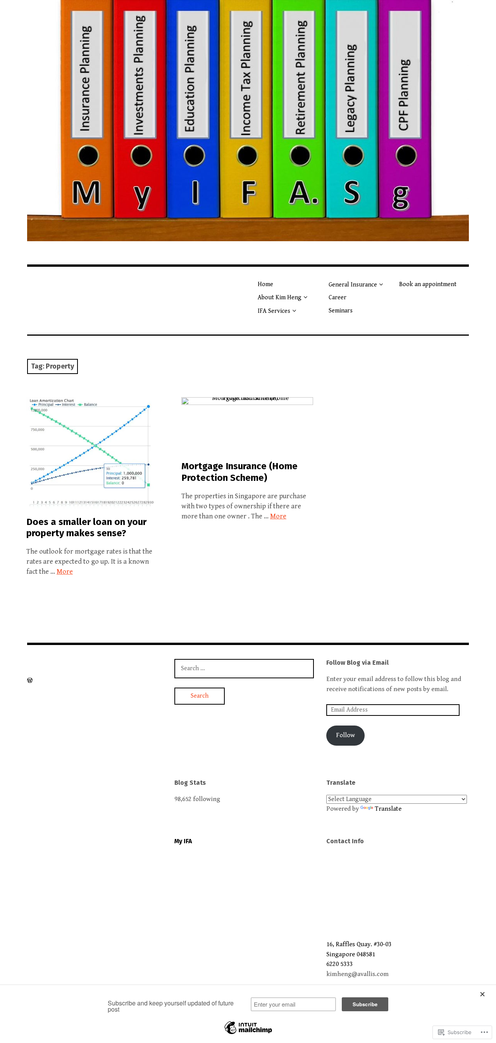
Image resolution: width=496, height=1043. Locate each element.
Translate (388, 809)
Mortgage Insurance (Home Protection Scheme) (239, 472)
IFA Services (274, 311)
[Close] (484, 994)
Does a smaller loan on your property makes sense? (86, 527)
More (65, 572)
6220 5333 (339, 964)
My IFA (183, 841)
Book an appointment (427, 284)
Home (265, 284)
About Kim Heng (279, 297)
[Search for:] (244, 668)
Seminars (341, 310)
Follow (345, 735)
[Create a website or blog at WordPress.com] (30, 680)
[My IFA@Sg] (248, 120)
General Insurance (353, 284)
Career (337, 297)
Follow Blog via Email (357, 662)
